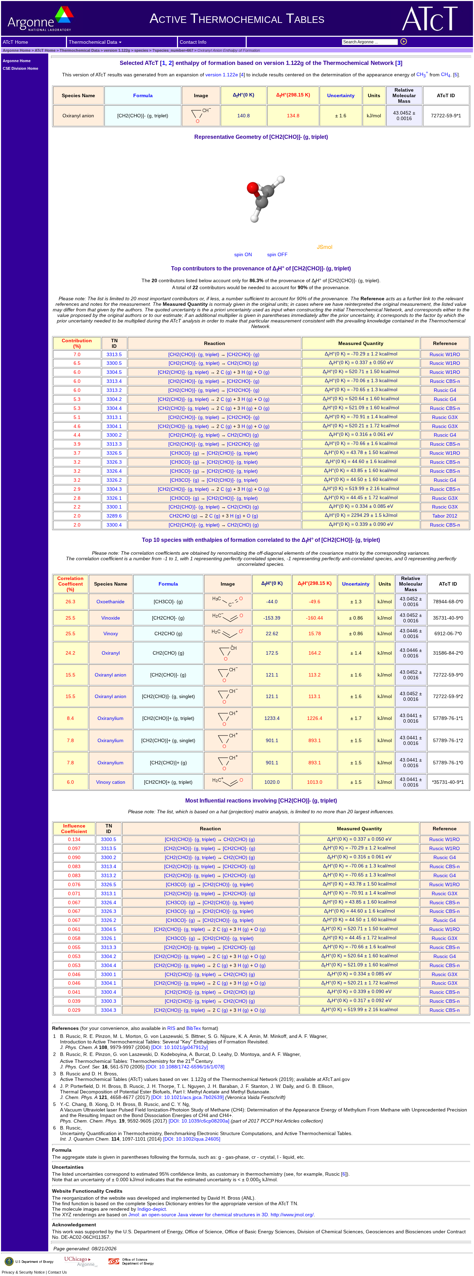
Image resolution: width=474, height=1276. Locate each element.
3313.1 (114, 417)
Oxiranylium (111, 718)
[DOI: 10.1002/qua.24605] (191, 1139)
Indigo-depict (151, 1209)
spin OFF (277, 254)
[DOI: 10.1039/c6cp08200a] (199, 1121)
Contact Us (57, 1272)
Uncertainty (341, 95)
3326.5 (114, 453)
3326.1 (114, 498)
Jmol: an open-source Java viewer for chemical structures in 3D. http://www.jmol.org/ (221, 1214)
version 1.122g (116, 50)
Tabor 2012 (444, 516)
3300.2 (114, 435)
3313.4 (114, 381)
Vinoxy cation (110, 782)
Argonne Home (17, 50)
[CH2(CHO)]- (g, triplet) (194, 354)
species (140, 50)
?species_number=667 (172, 50)
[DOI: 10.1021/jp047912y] (179, 1047)
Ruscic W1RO (445, 354)
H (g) (248, 372)
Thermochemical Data (80, 50)
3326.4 (114, 471)
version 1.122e (222, 74)
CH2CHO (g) (184, 516)
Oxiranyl (111, 653)
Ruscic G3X (445, 417)
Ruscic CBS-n (445, 381)
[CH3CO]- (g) (185, 453)
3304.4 (114, 408)
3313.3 (114, 444)
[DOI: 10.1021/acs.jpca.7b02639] (187, 1097)
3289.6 (114, 516)
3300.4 (114, 525)
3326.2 (114, 480)
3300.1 (114, 507)
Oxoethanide (110, 601)
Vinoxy (110, 633)
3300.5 (114, 363)
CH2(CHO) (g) (243, 363)
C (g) (227, 372)
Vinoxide (110, 618)
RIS (171, 1028)
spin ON (243, 254)
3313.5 (114, 354)
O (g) (264, 372)
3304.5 (114, 372)
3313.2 (114, 390)
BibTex (193, 1028)
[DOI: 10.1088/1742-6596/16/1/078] (185, 1066)
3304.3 (114, 489)
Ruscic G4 (445, 390)
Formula (143, 95)
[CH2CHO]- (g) (244, 354)
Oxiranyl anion (110, 675)
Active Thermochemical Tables (237, 18)
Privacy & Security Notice (23, 1272)
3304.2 (114, 399)
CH (422, 74)
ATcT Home (45, 50)
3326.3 (114, 462)
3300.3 (108, 1001)
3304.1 (114, 426)
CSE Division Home (20, 68)
